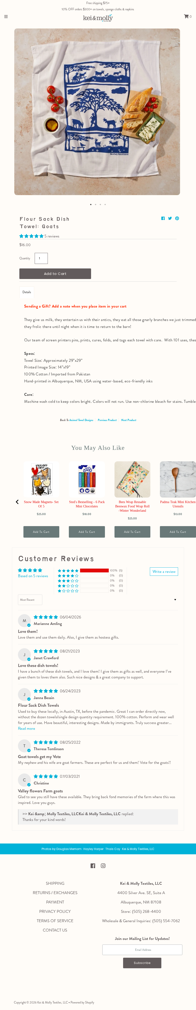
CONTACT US (55, 930)
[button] (31, 236)
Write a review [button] (163, 571)
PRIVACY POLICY (55, 911)
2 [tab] (95, 204)
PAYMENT (55, 902)
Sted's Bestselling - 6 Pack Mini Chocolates (87, 504)
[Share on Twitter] (170, 218)
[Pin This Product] (177, 218)
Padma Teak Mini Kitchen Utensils (178, 504)
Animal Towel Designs (81, 420)
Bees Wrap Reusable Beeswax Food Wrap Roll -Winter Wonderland (132, 506)
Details (26, 292)
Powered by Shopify (82, 1002)
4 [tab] (105, 204)
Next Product (128, 420)
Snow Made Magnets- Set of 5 (41, 504)
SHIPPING (55, 883)
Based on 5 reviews (33, 576)
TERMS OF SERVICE (55, 921)
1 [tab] (90, 204)
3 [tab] (100, 204)
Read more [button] (26, 728)
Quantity (24, 258)
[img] (46, 617)
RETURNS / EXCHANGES (55, 893)
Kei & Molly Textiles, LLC (52, 1002)
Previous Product (107, 420)
